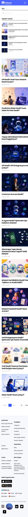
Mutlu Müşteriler (18, 450)
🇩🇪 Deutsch (12, 496)
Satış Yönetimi (5, 434)
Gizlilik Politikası (5, 463)
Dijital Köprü (4, 449)
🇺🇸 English (4, 493)
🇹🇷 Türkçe (11, 493)
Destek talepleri (18, 440)
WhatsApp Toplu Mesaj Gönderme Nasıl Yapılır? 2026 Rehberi (14, 251)
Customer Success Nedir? (13, 194)
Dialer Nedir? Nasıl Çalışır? (13, 395)
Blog (15, 447)
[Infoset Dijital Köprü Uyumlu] (10, 506)
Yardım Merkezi (18, 453)
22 (21, 405)
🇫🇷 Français (19, 493)
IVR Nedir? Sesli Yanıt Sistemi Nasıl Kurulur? (14, 80)
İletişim (16, 460)
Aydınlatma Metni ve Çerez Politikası (6, 467)
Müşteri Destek (5, 426)
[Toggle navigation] (25, 3)
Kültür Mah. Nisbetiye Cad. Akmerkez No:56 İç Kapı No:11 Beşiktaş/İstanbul (19, 467)
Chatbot (16, 431)
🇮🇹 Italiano (4, 496)
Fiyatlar (3, 446)
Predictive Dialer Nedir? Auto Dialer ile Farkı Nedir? (14, 109)
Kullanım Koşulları (6, 460)
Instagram (17, 434)
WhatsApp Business (19, 428)
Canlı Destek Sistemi (5, 430)
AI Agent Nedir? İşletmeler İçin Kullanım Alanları (14, 221)
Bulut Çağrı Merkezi (6, 423)
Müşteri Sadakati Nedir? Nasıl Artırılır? (14, 310)
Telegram (17, 425)
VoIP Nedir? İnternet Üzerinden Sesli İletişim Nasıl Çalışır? (15, 367)
